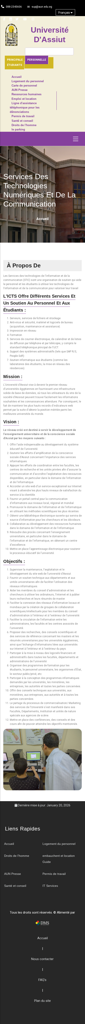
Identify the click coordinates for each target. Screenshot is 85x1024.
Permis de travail (23, 116)
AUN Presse (19, 90)
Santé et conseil (22, 120)
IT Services (50, 885)
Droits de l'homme (24, 125)
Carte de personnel (24, 85)
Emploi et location (24, 98)
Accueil (17, 76)
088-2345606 (14, 6)
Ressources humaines (26, 94)
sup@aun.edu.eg (42, 6)
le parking (18, 129)
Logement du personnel (28, 81)
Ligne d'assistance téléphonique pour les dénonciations (24, 107)
